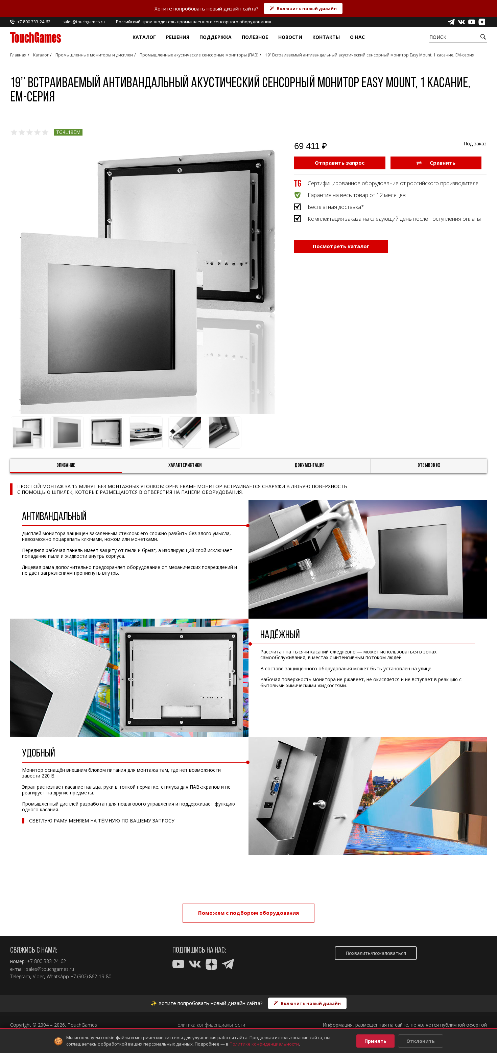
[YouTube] (472, 22)
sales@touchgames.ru (50, 969)
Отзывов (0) (429, 465)
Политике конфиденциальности (264, 1044)
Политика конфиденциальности (209, 1025)
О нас (357, 37)
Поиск (437, 37)
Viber (38, 977)
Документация (309, 465)
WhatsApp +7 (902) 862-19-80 (79, 977)
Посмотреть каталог (341, 246)
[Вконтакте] (461, 22)
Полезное (255, 37)
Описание (65, 465)
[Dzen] (482, 22)
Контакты (326, 37)
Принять (375, 1041)
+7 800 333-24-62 (46, 961)
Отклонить (420, 1041)
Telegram (20, 977)
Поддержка (215, 37)
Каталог (144, 37)
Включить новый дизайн (307, 8)
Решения (177, 37)
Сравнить (441, 162)
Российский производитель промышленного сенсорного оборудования (193, 22)
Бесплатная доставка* (336, 207)
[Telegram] (451, 22)
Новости (290, 37)
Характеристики (185, 465)
